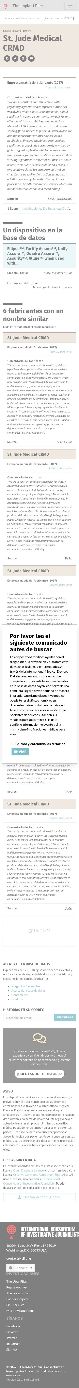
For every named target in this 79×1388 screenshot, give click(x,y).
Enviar (20, 752)
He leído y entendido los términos (40, 744)
